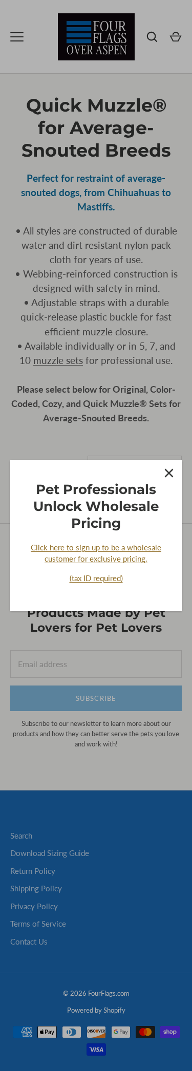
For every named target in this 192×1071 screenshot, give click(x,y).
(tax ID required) (96, 578)
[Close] (169, 473)
